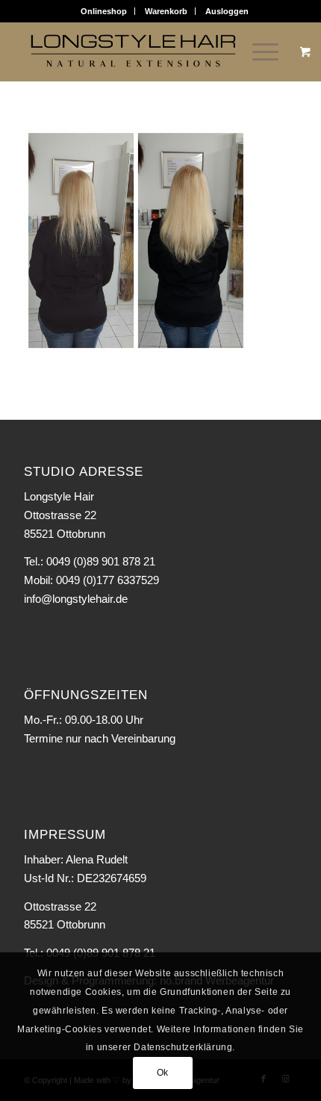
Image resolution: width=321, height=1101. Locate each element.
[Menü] (257, 51)
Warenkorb (166, 11)
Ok (163, 1072)
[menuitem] (104, 11)
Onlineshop (104, 11)
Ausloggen (227, 11)
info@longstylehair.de (76, 598)
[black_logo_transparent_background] (133, 51)
